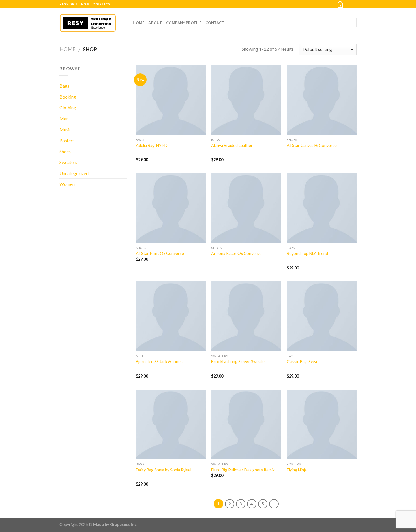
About (155, 22)
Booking (67, 96)
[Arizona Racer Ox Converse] (246, 208)
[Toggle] (125, 107)
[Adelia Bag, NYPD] (171, 100)
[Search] (127, 22)
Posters (66, 140)
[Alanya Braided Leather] (246, 100)
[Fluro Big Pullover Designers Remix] (246, 424)
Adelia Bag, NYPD (152, 145)
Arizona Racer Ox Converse (236, 253)
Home (138, 22)
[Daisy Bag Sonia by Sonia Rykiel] (171, 424)
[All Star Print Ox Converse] (171, 208)
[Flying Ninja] (322, 424)
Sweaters (68, 162)
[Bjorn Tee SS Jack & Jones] (171, 316)
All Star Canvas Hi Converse (312, 145)
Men (63, 118)
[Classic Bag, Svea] (322, 316)
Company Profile (183, 22)
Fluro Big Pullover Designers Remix (243, 469)
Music (65, 129)
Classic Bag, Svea (302, 361)
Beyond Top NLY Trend (307, 253)
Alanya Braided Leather (232, 145)
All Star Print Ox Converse (160, 253)
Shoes (65, 151)
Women (67, 184)
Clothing (67, 107)
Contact (214, 22)
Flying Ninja (297, 469)
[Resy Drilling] (87, 22)
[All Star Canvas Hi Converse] (322, 100)
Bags (64, 85)
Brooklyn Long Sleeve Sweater (238, 361)
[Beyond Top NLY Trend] (322, 208)
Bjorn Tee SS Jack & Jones (159, 361)
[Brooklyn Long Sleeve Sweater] (246, 316)
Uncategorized (74, 173)
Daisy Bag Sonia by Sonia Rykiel (163, 469)
